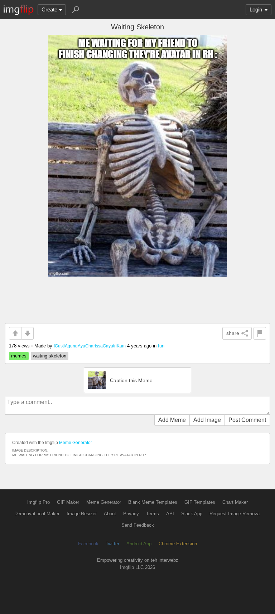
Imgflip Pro (38, 502)
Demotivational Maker (36, 513)
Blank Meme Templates (152, 502)
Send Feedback (137, 525)
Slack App (191, 513)
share (232, 333)
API (170, 513)
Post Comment (247, 420)
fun (161, 346)
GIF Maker (68, 502)
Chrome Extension (178, 543)
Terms (152, 513)
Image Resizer (82, 513)
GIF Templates (199, 502)
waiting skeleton (49, 356)
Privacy (131, 513)
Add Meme (172, 420)
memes (18, 356)
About (110, 513)
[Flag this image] (260, 333)
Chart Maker (235, 502)
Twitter (112, 543)
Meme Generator (75, 442)
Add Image (207, 420)
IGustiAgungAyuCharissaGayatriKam (90, 345)
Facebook (88, 543)
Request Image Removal (235, 513)
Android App (138, 543)
